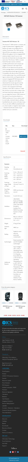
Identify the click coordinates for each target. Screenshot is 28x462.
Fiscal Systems (13, 458)
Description (6, 36)
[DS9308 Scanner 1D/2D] (20, 296)
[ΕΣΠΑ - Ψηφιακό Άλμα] (12, 1)
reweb (17, 460)
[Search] (26, 8)
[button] (9, 21)
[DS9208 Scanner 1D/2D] (7, 296)
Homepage (3, 12)
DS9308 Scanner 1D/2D (20, 307)
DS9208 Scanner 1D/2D (7, 307)
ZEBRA (3, 303)
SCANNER (24, 12)
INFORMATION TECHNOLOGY (13, 12)
